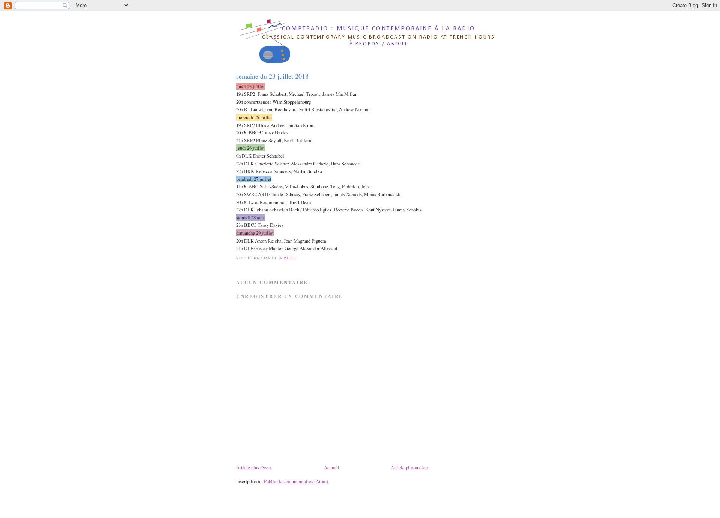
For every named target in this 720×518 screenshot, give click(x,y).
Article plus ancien (409, 467)
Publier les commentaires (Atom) (296, 481)
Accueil (331, 467)
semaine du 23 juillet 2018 (272, 75)
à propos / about (379, 44)
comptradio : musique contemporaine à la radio (378, 29)
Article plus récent (254, 467)
